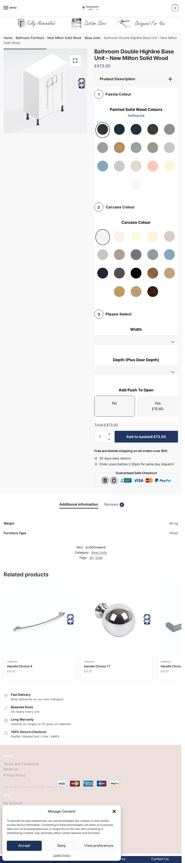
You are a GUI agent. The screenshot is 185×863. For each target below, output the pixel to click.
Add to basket (146, 436)
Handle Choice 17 (97, 666)
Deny (61, 845)
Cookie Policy (61, 855)
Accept (24, 845)
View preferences (98, 845)
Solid (98, 557)
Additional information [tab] (78, 504)
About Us (10, 769)
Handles (12, 661)
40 (91, 557)
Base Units (92, 38)
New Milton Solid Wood (64, 38)
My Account (12, 803)
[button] (114, 811)
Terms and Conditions (21, 764)
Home (8, 38)
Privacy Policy (14, 775)
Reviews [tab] (113, 504)
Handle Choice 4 (19, 666)
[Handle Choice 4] (40, 620)
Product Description (117, 79)
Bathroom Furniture (30, 38)
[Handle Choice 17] (117, 620)
